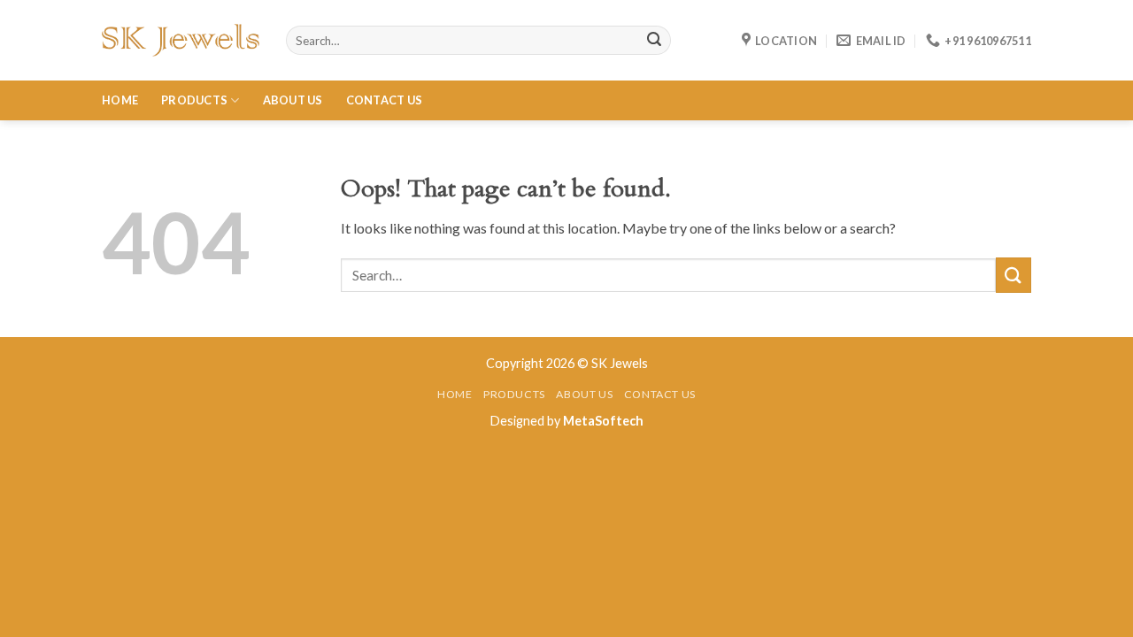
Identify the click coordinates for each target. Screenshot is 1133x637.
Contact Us (384, 100)
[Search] (654, 41)
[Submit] (1013, 274)
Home (120, 100)
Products (194, 100)
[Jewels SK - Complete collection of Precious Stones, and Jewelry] (180, 40)
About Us (293, 100)
